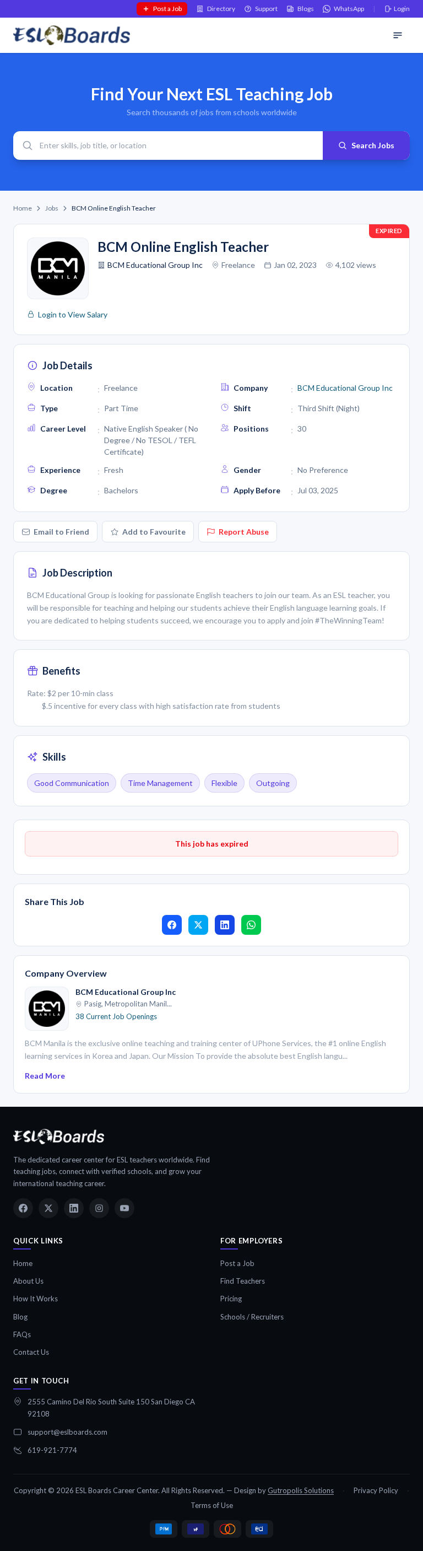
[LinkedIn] (74, 1208)
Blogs (305, 8)
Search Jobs (372, 145)
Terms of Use (212, 1505)
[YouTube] (124, 1208)
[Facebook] (23, 1208)
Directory (221, 8)
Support (266, 8)
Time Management (160, 783)
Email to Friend (61, 531)
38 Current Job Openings (116, 1016)
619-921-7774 (52, 1450)
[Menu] (398, 35)
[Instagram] (99, 1208)
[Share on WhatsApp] (251, 925)
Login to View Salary (72, 314)
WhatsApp (349, 8)
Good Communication (71, 783)
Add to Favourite (154, 531)
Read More (45, 1075)
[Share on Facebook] (172, 925)
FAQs (22, 1334)
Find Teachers (242, 1281)
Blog (20, 1316)
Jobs (51, 208)
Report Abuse (244, 531)
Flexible (224, 783)
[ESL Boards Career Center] (58, 1136)
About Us (28, 1281)
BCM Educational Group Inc (155, 265)
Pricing (231, 1298)
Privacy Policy (376, 1490)
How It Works (35, 1298)
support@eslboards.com (67, 1432)
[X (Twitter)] (48, 1208)
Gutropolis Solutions (301, 1490)
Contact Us (31, 1352)
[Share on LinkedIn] (225, 925)
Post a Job (167, 8)
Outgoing (273, 783)
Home (22, 208)
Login (402, 8)
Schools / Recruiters (252, 1316)
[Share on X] (198, 925)
